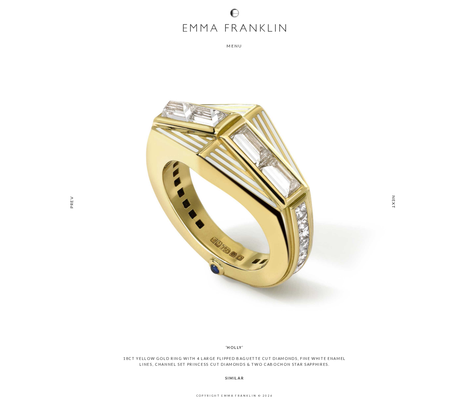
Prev (71, 202)
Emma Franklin (234, 20)
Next (393, 202)
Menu (234, 45)
